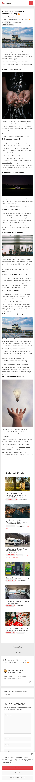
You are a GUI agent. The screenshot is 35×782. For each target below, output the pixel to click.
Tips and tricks (8, 25)
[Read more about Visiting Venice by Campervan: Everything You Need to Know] (17, 511)
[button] (32, 754)
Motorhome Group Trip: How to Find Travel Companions (16, 551)
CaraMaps (27, 206)
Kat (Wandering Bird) (15, 670)
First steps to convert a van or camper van (17, 602)
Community (20, 555)
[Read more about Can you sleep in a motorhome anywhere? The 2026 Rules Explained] (17, 484)
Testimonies (8, 607)
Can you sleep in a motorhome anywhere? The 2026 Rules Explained (17, 495)
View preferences (17, 778)
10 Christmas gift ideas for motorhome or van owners (17, 629)
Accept (17, 767)
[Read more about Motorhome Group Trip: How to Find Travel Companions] (17, 540)
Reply (29, 682)
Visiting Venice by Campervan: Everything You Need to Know (16, 522)
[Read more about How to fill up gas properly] (17, 568)
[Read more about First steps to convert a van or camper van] (17, 592)
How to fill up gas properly (17, 578)
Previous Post (17, 647)
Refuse (17, 772)
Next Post (17, 652)
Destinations (20, 526)
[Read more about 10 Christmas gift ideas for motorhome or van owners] (17, 619)
